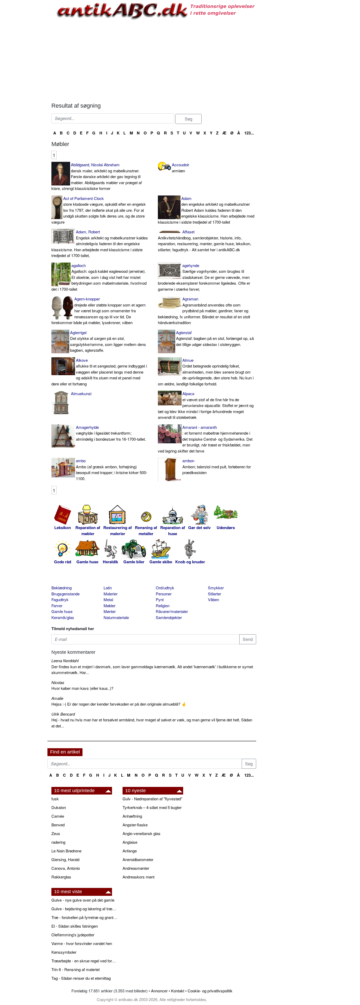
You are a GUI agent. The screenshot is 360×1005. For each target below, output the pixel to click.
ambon (216, 466)
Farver (56, 605)
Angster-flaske (135, 824)
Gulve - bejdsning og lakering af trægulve (84, 908)
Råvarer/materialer (172, 611)
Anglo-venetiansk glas (141, 833)
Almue (206, 371)
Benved (58, 824)
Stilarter (214, 593)
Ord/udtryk (165, 587)
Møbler (109, 605)
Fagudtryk (60, 599)
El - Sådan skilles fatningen (74, 926)
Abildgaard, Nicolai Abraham (96, 176)
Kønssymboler (63, 952)
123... (249, 133)
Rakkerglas (61, 877)
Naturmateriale (116, 617)
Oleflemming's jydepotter (72, 934)
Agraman (204, 310)
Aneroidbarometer (138, 859)
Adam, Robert (99, 243)
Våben (213, 599)
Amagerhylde (111, 433)
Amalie (57, 698)
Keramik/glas (62, 617)
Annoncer (159, 990)
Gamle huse (61, 611)
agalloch (99, 277)
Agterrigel (108, 341)
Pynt (160, 599)
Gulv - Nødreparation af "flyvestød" (152, 798)
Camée (57, 816)
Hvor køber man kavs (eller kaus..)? (82, 688)
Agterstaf (215, 338)
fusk (55, 798)
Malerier (111, 593)
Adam (206, 210)
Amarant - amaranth (205, 439)
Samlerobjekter (169, 617)
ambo (111, 469)
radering (58, 842)
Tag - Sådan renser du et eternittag (81, 978)
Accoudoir (180, 167)
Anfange (130, 850)
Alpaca (206, 405)
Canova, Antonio (65, 868)
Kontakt (177, 990)
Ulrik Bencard (63, 714)
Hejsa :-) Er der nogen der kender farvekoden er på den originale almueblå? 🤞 (118, 704)
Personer (164, 593)
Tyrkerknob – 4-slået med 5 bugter (152, 807)
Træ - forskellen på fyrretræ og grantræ (84, 917)
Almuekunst (81, 393)
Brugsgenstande (65, 593)
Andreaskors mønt (138, 877)
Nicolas (57, 682)
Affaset (204, 240)
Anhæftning (132, 816)
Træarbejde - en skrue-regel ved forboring (84, 960)
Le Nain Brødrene (66, 850)
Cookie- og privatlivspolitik (210, 990)
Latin (108, 587)
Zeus (55, 833)
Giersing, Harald (65, 859)
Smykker (216, 587)
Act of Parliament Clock (98, 210)
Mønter (110, 611)
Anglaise (130, 842)
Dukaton (58, 807)
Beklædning (61, 587)
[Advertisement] (25, 79)
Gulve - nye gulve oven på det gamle (82, 900)
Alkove (99, 371)
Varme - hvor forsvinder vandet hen (81, 943)
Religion (162, 605)
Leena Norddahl (65, 660)
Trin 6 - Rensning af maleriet (75, 969)
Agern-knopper (98, 310)
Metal (108, 599)
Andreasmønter (136, 868)
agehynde (204, 277)
